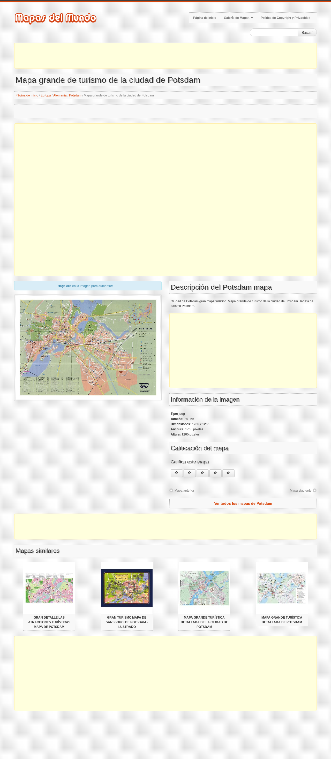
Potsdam (75, 95)
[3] (203, 473)
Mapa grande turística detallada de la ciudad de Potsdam (204, 622)
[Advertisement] (165, 55)
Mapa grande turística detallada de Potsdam (281, 620)
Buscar (307, 32)
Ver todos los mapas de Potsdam (243, 503)
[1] (177, 473)
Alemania (60, 95)
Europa (46, 95)
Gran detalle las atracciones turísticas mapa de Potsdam (49, 622)
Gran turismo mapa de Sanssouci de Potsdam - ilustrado (127, 622)
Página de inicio (204, 18)
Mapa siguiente (301, 490)
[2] (190, 473)
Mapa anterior (184, 490)
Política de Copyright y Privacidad (285, 18)
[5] (228, 473)
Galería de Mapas (237, 18)
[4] (215, 473)
